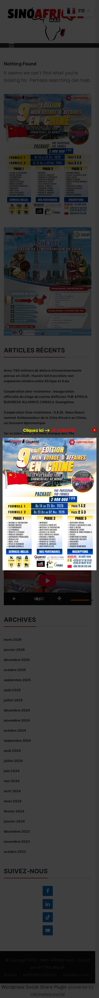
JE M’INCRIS (63, 430)
